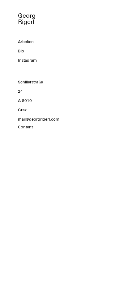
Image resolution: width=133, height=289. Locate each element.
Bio (21, 51)
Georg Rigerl (27, 18)
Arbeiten (26, 41)
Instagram (27, 60)
